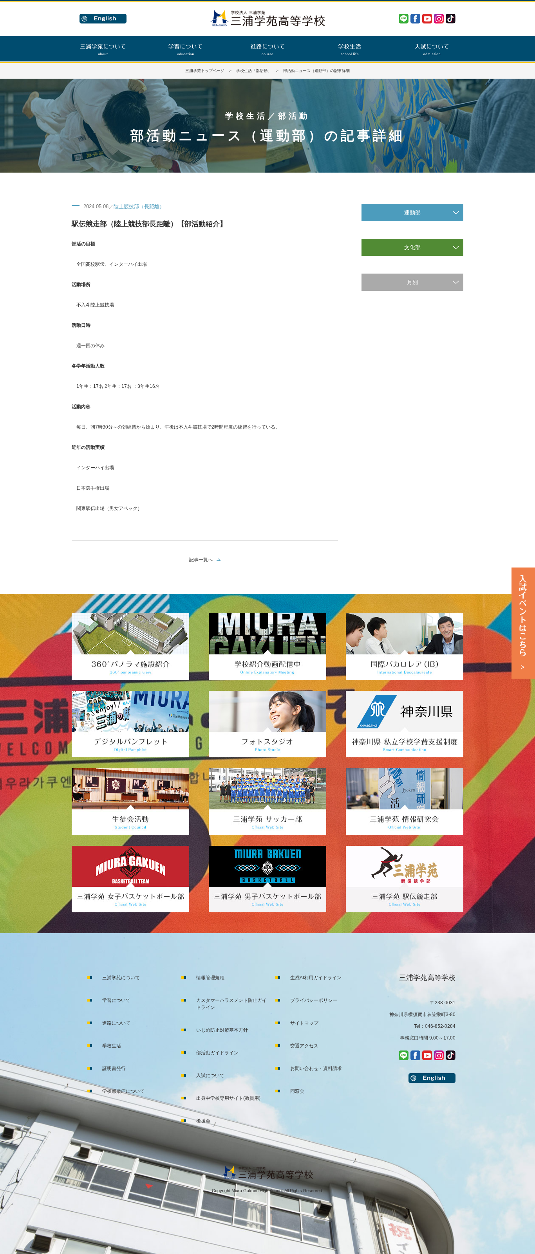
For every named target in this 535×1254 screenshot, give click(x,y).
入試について (210, 1075)
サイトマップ (304, 1023)
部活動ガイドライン (217, 1053)
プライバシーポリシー (313, 1000)
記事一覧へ (201, 559)
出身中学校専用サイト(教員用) (228, 1098)
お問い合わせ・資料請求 (316, 1068)
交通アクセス (304, 1046)
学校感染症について (123, 1091)
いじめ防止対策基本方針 (222, 1030)
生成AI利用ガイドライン (316, 977)
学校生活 (111, 1046)
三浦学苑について (121, 977)
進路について (116, 1023)
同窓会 (297, 1091)
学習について (116, 1000)
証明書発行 (114, 1068)
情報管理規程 (210, 977)
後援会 (203, 1121)
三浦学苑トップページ (204, 70)
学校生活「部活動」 (253, 70)
